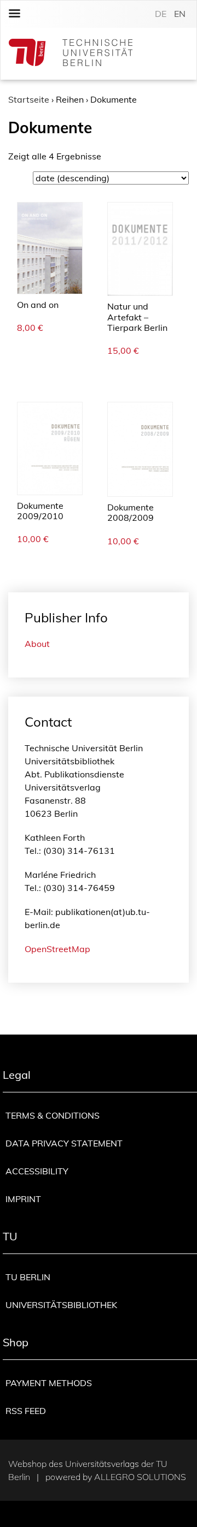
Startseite (28, 99)
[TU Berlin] (71, 54)
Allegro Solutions (140, 1476)
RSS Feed (25, 1410)
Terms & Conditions (52, 1115)
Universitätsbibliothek (61, 1304)
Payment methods (48, 1382)
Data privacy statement (64, 1143)
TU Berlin (27, 1276)
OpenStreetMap (57, 948)
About (37, 643)
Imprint (23, 1198)
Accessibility (36, 1171)
